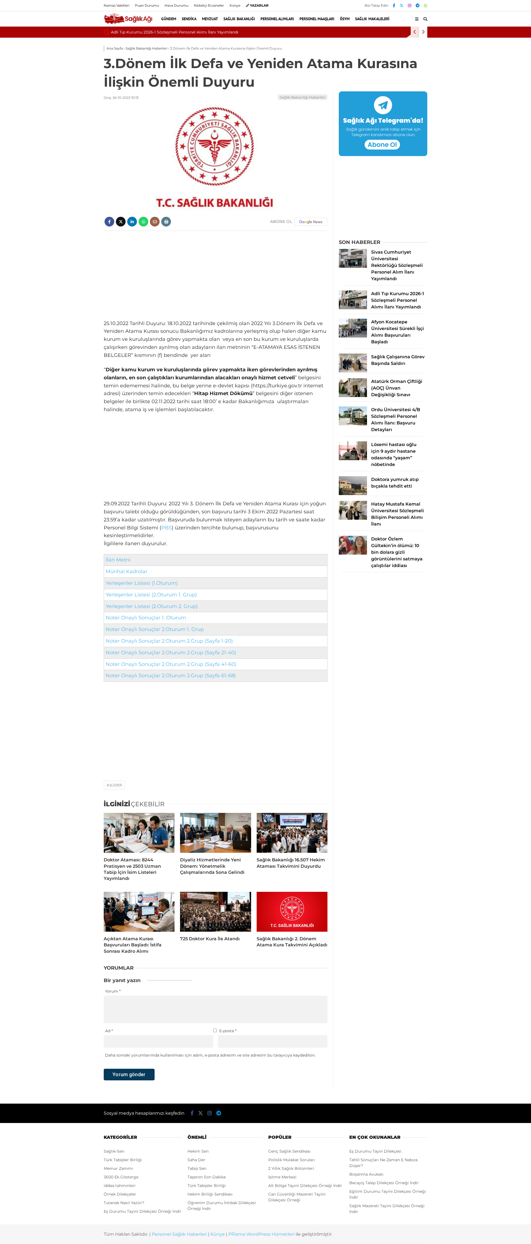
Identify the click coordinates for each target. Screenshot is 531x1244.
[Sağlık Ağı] (128, 23)
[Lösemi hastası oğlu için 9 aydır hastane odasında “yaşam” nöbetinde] (353, 458)
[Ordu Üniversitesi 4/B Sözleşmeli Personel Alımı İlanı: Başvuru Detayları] (353, 423)
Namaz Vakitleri (116, 5)
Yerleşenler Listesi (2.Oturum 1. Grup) (151, 595)
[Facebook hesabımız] (394, 5)
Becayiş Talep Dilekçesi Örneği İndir (384, 1182)
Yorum (113, 991)
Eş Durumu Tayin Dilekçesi (375, 1151)
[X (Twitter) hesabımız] (402, 5)
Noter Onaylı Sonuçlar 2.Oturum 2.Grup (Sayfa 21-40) (171, 653)
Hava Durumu (176, 5)
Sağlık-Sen (114, 1151)
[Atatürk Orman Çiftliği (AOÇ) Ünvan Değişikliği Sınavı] (353, 395)
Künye (235, 5)
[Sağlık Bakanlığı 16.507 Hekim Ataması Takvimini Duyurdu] (292, 833)
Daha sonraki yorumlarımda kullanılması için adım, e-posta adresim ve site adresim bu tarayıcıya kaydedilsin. (210, 1055)
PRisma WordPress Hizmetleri (261, 1234)
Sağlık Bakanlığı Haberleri (303, 97)
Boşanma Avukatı (366, 1174)
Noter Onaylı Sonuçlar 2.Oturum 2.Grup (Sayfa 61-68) (171, 676)
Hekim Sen (198, 1151)
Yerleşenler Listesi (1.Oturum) (142, 583)
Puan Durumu (147, 5)
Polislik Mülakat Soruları (291, 1159)
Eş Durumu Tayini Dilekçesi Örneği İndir (142, 1211)
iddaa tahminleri (120, 1185)
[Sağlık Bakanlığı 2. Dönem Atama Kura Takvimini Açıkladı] (292, 912)
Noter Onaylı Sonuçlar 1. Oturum (146, 618)
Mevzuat (210, 18)
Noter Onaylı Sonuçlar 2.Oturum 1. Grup (155, 629)
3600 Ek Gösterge (121, 1177)
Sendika (189, 18)
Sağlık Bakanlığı (239, 18)
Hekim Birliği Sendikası (210, 1194)
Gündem (168, 18)
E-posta (227, 1030)
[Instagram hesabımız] (409, 5)
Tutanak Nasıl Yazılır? (124, 1202)
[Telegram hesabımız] (418, 5)
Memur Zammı (118, 1168)
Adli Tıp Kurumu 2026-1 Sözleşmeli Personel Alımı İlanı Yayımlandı (174, 32)
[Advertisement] (215, 275)
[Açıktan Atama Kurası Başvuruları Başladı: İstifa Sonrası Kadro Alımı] (139, 912)
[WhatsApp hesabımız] (425, 5)
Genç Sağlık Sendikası (289, 1151)
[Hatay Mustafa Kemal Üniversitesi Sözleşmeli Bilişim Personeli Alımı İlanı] (353, 518)
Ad (109, 1030)
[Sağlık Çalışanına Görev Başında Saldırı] (353, 371)
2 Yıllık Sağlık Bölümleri (291, 1168)
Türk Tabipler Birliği (123, 1159)
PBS (166, 528)
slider (116, 785)
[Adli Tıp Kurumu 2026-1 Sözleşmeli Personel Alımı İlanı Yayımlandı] (353, 307)
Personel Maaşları (317, 18)
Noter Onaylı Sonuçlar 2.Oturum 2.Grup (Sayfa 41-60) (171, 664)
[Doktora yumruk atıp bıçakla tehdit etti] (353, 493)
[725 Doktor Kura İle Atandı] (215, 912)
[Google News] (310, 222)
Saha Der (196, 1159)
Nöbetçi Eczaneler (209, 5)
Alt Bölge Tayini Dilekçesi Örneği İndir (305, 1185)
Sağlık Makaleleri (372, 18)
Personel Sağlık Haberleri (179, 1234)
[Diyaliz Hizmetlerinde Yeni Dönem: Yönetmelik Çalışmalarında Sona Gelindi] (215, 833)
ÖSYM (345, 18)
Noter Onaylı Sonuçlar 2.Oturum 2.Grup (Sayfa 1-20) (169, 641)
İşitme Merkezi (282, 1177)
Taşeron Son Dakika (207, 1177)
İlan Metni (118, 560)
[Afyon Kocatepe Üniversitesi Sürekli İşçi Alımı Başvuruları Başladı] (353, 336)
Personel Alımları (277, 18)
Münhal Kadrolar (126, 571)
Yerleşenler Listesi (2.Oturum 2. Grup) (152, 606)
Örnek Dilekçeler (120, 1194)
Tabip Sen (197, 1168)
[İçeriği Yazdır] (166, 221)
